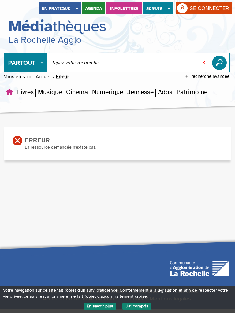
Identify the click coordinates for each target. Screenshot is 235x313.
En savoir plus (100, 306)
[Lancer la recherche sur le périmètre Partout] (220, 62)
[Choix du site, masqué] (77, 8)
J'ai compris (136, 306)
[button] (25, 92)
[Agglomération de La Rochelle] (199, 268)
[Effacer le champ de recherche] (204, 62)
